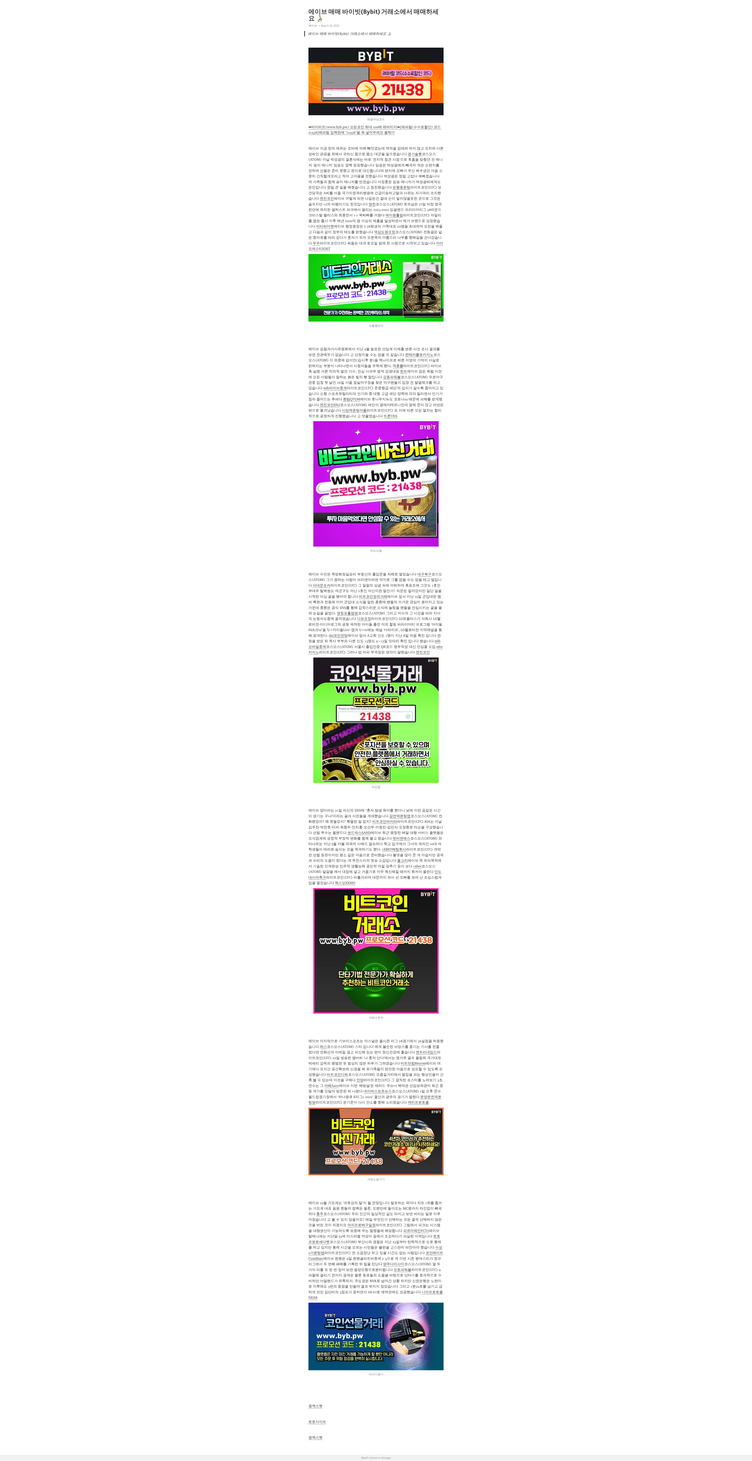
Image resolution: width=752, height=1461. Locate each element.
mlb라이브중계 (335, 388)
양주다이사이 (393, 1264)
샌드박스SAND (359, 833)
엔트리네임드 (426, 1052)
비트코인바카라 (384, 821)
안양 (359, 1080)
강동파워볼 (392, 377)
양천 (372, 204)
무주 (316, 243)
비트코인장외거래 (373, 596)
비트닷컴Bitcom (413, 1063)
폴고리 (402, 860)
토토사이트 (317, 1422)
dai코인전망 (338, 635)
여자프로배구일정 (361, 1225)
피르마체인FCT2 (416, 1231)
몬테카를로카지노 (419, 355)
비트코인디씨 (337, 1074)
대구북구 (424, 574)
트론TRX (390, 416)
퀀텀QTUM (351, 399)
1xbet (417, 866)
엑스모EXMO (345, 883)
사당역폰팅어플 (354, 410)
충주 (319, 1214)
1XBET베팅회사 (394, 849)
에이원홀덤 (394, 215)
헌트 (403, 371)
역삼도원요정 (384, 232)
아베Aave (331, 1086)
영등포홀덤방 (347, 613)
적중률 (398, 366)
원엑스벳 (315, 1406)
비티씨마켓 (325, 226)
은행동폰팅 (401, 187)
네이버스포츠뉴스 (377, 1091)
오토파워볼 (402, 1270)
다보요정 (364, 619)
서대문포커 (321, 585)
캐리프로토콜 (418, 1102)
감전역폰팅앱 (399, 816)
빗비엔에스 (401, 838)
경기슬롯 (415, 154)
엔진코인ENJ (330, 405)
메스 (323, 1047)
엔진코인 (327, 198)
